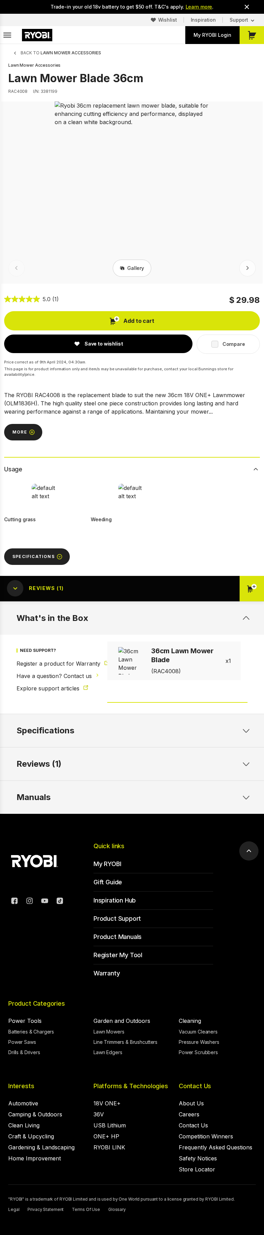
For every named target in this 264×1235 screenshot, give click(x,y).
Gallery (135, 268)
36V (99, 1114)
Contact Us (195, 1086)
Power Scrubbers (198, 1052)
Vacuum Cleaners (198, 1032)
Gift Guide (108, 882)
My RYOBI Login (212, 35)
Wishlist (167, 20)
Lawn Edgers (108, 1052)
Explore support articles (48, 688)
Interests (21, 1086)
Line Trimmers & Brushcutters (125, 1042)
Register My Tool (118, 955)
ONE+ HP (106, 1136)
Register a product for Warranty (52, 663)
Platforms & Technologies (131, 1086)
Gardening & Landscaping (41, 1147)
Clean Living (24, 1125)
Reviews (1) (39, 764)
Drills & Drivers (24, 1052)
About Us (191, 1103)
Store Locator (197, 1169)
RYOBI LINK (109, 1147)
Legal (13, 1209)
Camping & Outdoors (35, 1114)
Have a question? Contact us (52, 676)
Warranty (107, 973)
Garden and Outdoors (122, 1020)
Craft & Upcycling (31, 1136)
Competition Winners (206, 1136)
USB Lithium (110, 1125)
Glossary (117, 1209)
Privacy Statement (46, 1209)
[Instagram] (29, 901)
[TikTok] (59, 901)
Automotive (23, 1103)
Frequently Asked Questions (215, 1147)
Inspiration (203, 20)
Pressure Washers (199, 1042)
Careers (189, 1114)
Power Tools (25, 1020)
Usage (13, 469)
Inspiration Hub (115, 900)
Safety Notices (198, 1158)
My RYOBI (107, 863)
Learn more (199, 7)
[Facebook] (14, 901)
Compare (233, 344)
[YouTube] (44, 901)
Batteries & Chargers (31, 1032)
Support (239, 20)
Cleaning (190, 1020)
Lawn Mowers (109, 1032)
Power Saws (22, 1042)
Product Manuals (118, 936)
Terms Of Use (86, 1209)
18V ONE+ (107, 1103)
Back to (61, 52)
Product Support (117, 918)
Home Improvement (34, 1158)
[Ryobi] (37, 35)
